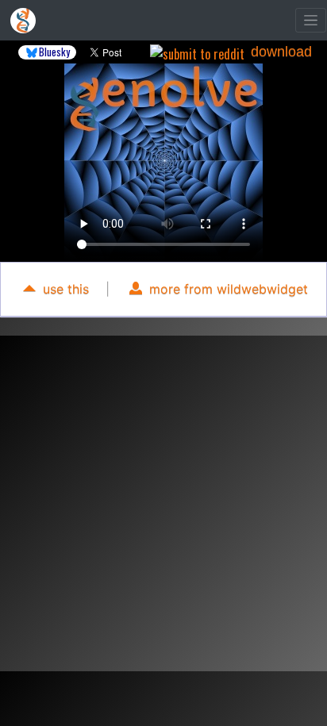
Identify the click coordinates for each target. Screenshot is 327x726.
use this (64, 289)
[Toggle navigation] (310, 20)
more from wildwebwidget (226, 289)
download (281, 52)
